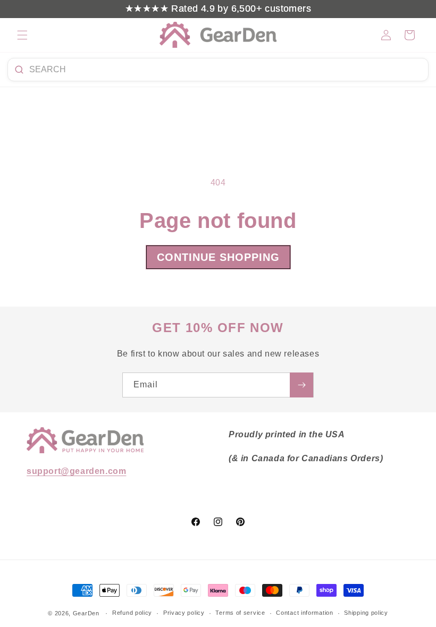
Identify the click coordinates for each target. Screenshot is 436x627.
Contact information (304, 612)
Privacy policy (184, 612)
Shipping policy (366, 612)
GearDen (86, 613)
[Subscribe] (301, 384)
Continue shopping (218, 257)
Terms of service (240, 612)
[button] (22, 35)
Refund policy (132, 612)
